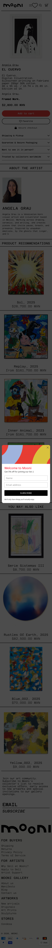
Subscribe (26, 493)
